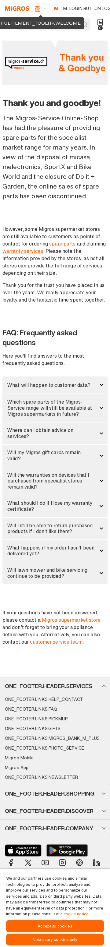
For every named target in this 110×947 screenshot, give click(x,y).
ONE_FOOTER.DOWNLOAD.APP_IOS (23, 850)
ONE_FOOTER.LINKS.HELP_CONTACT (44, 699)
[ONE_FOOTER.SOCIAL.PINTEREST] (79, 863)
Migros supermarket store (71, 620)
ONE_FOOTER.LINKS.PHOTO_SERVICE (44, 748)
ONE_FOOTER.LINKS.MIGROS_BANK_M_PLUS (52, 738)
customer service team (56, 641)
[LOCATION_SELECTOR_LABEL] (40, 8)
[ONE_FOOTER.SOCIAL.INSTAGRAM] (62, 863)
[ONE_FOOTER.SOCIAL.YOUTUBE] (45, 863)
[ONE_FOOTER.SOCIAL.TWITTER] (28, 863)
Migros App (16, 767)
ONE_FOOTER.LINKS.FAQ (31, 709)
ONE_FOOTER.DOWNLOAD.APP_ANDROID (67, 850)
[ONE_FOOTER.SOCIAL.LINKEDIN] (96, 863)
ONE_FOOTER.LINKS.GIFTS (33, 728)
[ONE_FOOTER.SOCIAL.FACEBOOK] (11, 863)
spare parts (62, 243)
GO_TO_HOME (16, 8)
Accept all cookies (55, 926)
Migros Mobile (19, 757)
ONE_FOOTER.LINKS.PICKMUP (36, 719)
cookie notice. (77, 914)
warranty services (22, 251)
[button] (55, 385)
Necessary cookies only (55, 939)
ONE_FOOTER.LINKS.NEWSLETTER (41, 777)
